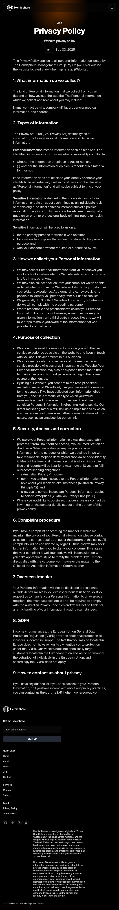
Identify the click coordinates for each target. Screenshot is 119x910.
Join (5, 772)
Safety (6, 795)
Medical (7, 790)
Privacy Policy (10, 808)
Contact (7, 777)
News (6, 767)
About (6, 761)
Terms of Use (9, 814)
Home (6, 756)
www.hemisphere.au (59, 69)
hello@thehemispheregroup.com (76, 692)
